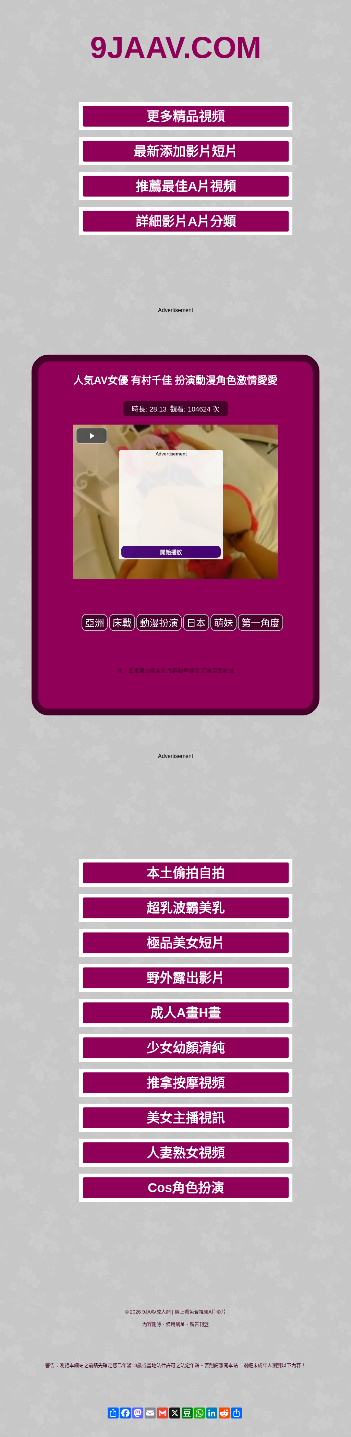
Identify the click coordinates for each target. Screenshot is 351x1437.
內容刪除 (151, 1324)
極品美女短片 (186, 943)
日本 (196, 623)
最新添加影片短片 (186, 151)
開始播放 (171, 552)
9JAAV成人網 (156, 1312)
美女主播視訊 (186, 1118)
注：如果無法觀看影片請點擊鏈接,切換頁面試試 (175, 671)
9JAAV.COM (175, 47)
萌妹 (223, 623)
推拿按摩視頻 (186, 1083)
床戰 (122, 623)
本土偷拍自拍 (186, 873)
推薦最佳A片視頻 (186, 186)
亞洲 (94, 623)
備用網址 (175, 1324)
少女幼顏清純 (186, 1048)
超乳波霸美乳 (186, 908)
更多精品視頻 (186, 116)
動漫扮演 (159, 623)
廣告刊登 (199, 1324)
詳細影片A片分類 (186, 221)
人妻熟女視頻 (186, 1152)
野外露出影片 (186, 978)
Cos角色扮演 (186, 1187)
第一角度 (260, 623)
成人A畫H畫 (185, 1013)
